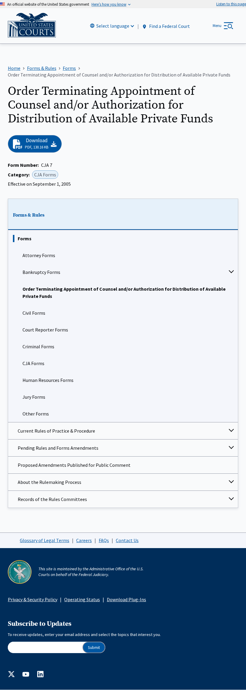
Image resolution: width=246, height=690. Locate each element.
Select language (112, 26)
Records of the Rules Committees (52, 499)
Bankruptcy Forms (41, 272)
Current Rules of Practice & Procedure (56, 431)
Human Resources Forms (48, 380)
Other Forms (35, 414)
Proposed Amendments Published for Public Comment (74, 465)
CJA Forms (33, 363)
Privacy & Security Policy (32, 599)
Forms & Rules (28, 215)
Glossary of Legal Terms (44, 540)
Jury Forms (33, 397)
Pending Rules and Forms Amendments (58, 448)
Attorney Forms (38, 255)
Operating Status (82, 599)
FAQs (104, 540)
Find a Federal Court (169, 26)
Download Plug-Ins (126, 599)
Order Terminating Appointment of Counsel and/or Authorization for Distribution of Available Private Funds (124, 292)
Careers (84, 540)
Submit (94, 647)
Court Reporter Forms (45, 330)
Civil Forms (33, 313)
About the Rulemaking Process (49, 482)
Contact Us (127, 540)
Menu (217, 25)
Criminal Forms (38, 347)
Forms (25, 239)
